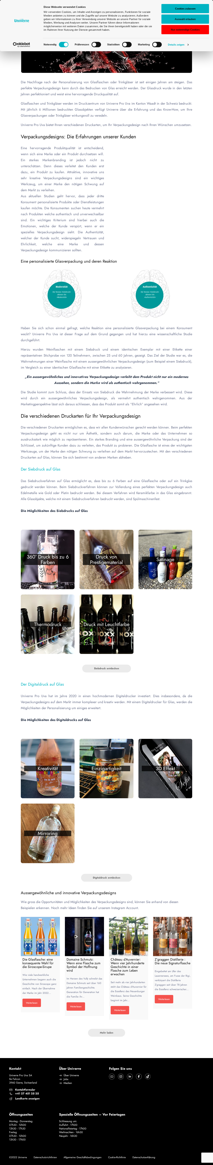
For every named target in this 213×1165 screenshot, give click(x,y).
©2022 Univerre (18, 1157)
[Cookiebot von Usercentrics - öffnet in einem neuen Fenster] (21, 44)
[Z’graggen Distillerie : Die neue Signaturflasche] (172, 936)
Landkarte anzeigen (27, 1098)
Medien (68, 1083)
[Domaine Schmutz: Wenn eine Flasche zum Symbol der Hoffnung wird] (84, 936)
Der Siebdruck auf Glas (40, 469)
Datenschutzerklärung (143, 1157)
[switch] (96, 44)
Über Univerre (71, 1075)
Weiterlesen (31, 1002)
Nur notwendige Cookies (185, 29)
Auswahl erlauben (185, 19)
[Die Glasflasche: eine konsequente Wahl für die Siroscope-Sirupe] (40, 936)
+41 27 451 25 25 (27, 1093)
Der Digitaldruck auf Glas (42, 684)
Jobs (66, 1079)
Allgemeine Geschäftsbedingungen (83, 1157)
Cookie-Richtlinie (117, 1157)
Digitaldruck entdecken (106, 878)
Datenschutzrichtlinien (45, 1157)
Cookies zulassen (185, 8)
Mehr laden (106, 1033)
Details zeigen (176, 44)
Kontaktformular (25, 1090)
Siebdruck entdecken (106, 668)
